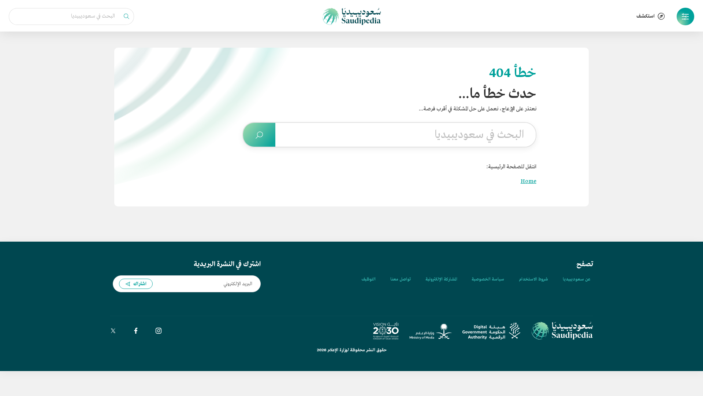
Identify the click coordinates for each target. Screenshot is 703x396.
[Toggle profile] (685, 16)
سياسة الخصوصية (488, 279)
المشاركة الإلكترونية (441, 279)
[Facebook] (136, 330)
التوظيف (368, 279)
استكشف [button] (645, 16)
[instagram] (158, 330)
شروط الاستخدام (533, 279)
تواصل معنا (400, 279)
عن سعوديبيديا (576, 279)
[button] (685, 16)
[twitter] (113, 330)
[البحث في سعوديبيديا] (259, 135)
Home (528, 181)
